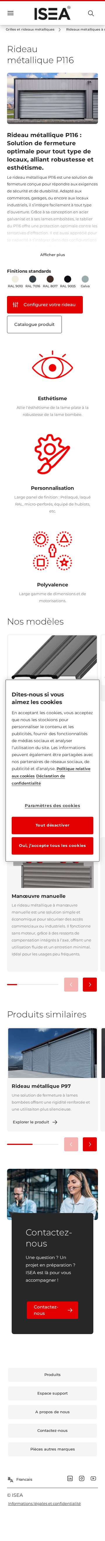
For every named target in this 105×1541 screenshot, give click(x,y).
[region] (52, 770)
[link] (34, 30)
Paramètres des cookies (52, 805)
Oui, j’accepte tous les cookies (52, 845)
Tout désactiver (53, 825)
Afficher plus (52, 254)
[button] (90, 985)
